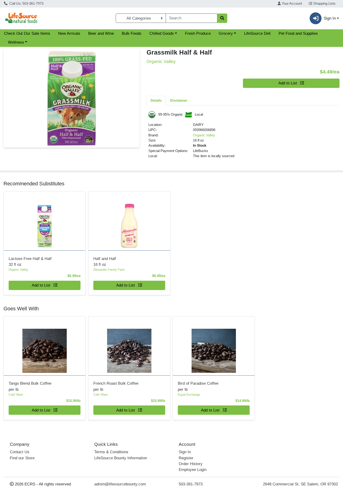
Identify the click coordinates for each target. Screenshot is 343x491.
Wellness (16, 42)
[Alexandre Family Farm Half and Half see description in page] (129, 221)
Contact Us (19, 452)
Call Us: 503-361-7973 (25, 3)
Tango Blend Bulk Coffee (30, 386)
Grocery (226, 33)
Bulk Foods (131, 33)
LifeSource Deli (257, 33)
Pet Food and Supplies (298, 33)
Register (186, 458)
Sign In (185, 452)
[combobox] (191, 18)
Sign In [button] (330, 18)
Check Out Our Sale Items (27, 33)
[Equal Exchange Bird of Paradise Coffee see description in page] (213, 346)
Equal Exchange (189, 394)
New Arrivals (69, 33)
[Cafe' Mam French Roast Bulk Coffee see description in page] (129, 346)
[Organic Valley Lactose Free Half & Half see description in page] (44, 221)
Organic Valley (204, 135)
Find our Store (22, 458)
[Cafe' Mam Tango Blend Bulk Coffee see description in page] (44, 346)
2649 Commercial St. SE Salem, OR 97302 (300, 484)
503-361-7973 (191, 484)
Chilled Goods (161, 33)
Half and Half (104, 261)
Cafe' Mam (16, 394)
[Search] (222, 18)
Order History (191, 464)
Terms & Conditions (111, 452)
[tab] (156, 100)
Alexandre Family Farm (109, 269)
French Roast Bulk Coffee (115, 386)
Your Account (291, 3)
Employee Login (192, 469)
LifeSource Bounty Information (120, 458)
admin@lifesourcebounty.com (120, 484)
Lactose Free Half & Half (30, 261)
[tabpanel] (243, 136)
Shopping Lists (324, 3)
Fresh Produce (198, 33)
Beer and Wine (101, 33)
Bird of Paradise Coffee (198, 386)
